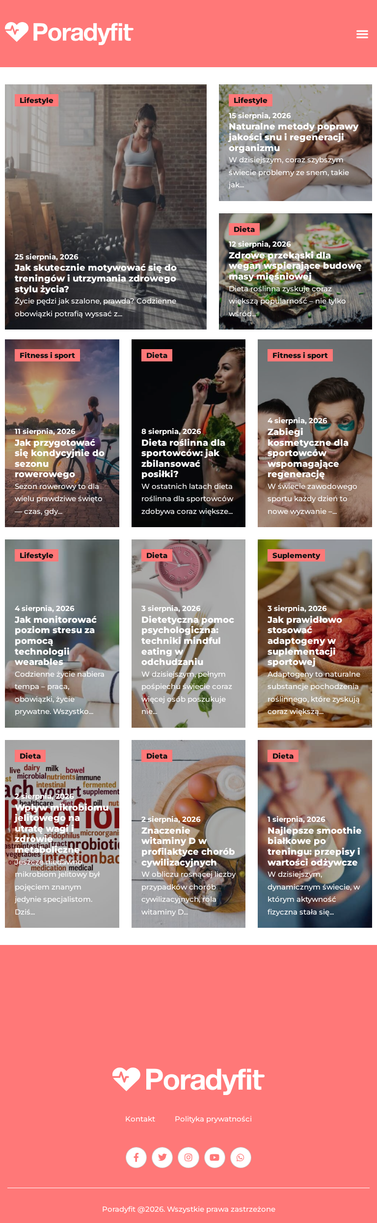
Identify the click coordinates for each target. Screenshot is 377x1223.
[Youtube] (214, 1157)
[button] (362, 33)
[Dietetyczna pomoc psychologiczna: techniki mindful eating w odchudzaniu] (189, 633)
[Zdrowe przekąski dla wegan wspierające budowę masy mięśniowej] (295, 271)
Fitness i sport (47, 355)
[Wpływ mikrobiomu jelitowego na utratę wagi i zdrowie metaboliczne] (62, 834)
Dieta (244, 229)
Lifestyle (37, 100)
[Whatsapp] (240, 1157)
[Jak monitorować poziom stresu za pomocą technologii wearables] (62, 633)
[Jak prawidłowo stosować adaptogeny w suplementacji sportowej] (315, 633)
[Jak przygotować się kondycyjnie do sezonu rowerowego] (62, 433)
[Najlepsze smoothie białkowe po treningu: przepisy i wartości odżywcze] (315, 834)
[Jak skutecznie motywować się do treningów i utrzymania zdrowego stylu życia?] (106, 207)
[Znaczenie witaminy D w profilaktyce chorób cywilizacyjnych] (189, 834)
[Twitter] (162, 1157)
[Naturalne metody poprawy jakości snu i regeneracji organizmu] (295, 142)
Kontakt (140, 1119)
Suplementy (296, 555)
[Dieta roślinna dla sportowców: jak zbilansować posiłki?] (189, 433)
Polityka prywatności (213, 1119)
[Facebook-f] (136, 1157)
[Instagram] (188, 1157)
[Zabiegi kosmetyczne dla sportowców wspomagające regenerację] (315, 433)
